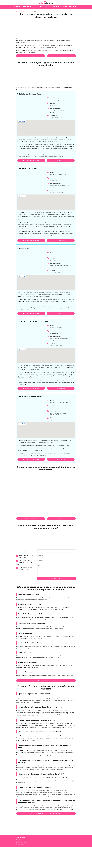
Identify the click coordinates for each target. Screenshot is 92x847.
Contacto (18, 839)
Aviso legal (18, 841)
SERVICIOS (17, 6)
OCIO (64, 6)
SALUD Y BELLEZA (28, 6)
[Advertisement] (46, 28)
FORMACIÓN (56, 6)
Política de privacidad (21, 842)
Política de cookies (20, 844)
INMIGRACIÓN (72, 6)
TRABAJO (39, 6)
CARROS (47, 6)
